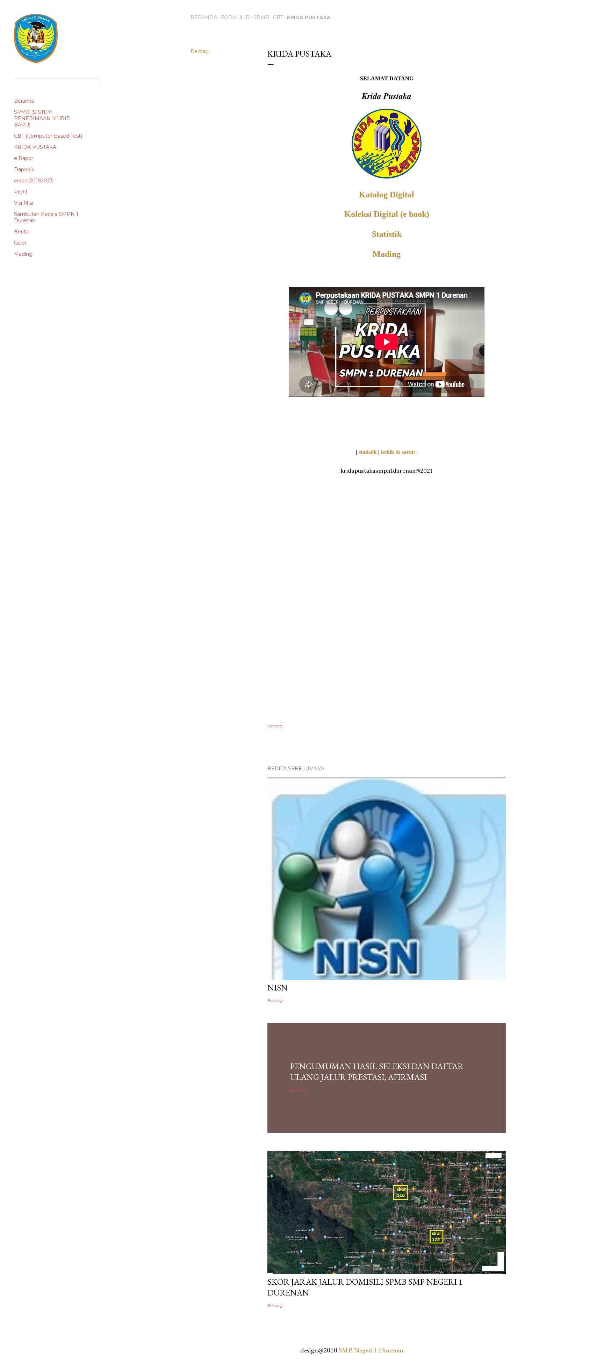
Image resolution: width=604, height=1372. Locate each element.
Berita (21, 231)
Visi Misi (23, 203)
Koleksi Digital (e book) (386, 214)
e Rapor (23, 158)
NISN (277, 987)
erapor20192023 (33, 180)
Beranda (203, 17)
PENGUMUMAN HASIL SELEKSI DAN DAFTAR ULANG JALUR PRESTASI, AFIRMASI (376, 1071)
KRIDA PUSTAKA (309, 17)
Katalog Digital (386, 194)
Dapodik (24, 169)
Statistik (387, 234)
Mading (387, 254)
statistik (368, 452)
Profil (20, 192)
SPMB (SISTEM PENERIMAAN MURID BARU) (42, 118)
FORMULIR (235, 17)
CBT (278, 17)
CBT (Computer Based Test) (48, 136)
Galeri (21, 243)
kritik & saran (398, 452)
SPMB (261, 17)
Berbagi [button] (200, 51)
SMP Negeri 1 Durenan (371, 1350)
